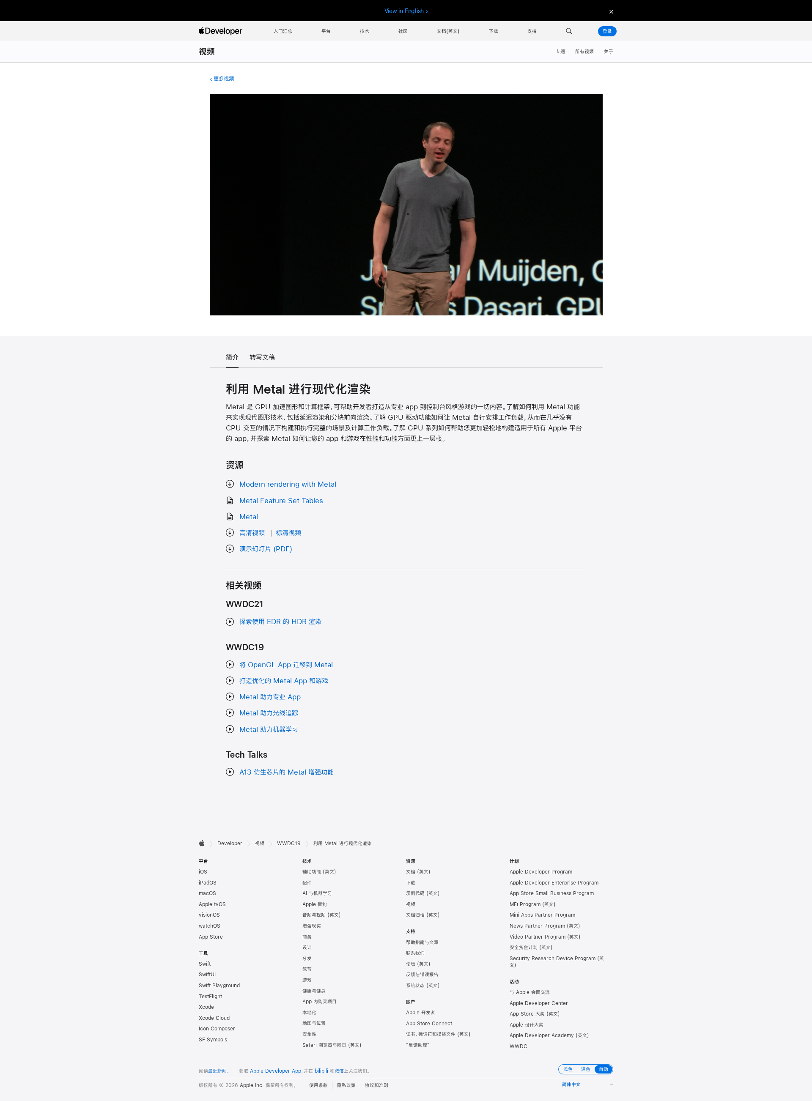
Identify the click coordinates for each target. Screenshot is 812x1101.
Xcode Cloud (214, 1018)
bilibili (321, 1071)
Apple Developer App (275, 1071)
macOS (207, 893)
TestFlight (210, 996)
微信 (339, 1071)
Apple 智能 (314, 904)
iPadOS (208, 882)
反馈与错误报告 (422, 974)
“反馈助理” (418, 1045)
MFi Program (525, 904)
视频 (207, 51)
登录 (607, 31)
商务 (307, 936)
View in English (404, 11)
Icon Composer (217, 1028)
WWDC (518, 1046)
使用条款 (318, 1085)
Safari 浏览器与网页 (324, 1045)
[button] (569, 31)
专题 (560, 51)
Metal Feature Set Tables (281, 500)
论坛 (410, 964)
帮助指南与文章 (422, 942)
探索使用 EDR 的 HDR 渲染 (280, 621)
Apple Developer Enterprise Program (554, 882)
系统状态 (415, 985)
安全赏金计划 (524, 947)
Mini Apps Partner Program (542, 914)
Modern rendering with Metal (287, 484)
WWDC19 (289, 843)
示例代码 (415, 893)
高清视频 (252, 532)
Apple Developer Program (541, 871)
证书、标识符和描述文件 (430, 1034)
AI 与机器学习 (317, 893)
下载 (410, 882)
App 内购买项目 (319, 1001)
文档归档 (415, 914)
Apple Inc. (252, 1085)
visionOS (209, 914)
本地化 (309, 1012)
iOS (203, 871)
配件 (307, 882)
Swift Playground (219, 985)
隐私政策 (346, 1085)
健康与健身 (314, 991)
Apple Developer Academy (542, 1035)
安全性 (309, 1034)
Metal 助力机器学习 (268, 729)
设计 (307, 947)
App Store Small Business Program (552, 893)
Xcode (206, 1007)
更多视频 (224, 79)
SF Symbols (213, 1039)
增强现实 (311, 925)
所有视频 (584, 51)
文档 (410, 871)
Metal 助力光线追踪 (268, 712)
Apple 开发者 (420, 1012)
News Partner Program (537, 925)
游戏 (307, 980)
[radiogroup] (585, 1069)
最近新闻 (217, 1071)
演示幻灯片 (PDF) (265, 548)
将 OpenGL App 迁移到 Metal (286, 664)
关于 (608, 51)
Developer (229, 843)
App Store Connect (429, 1023)
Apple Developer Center (539, 1003)
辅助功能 (311, 871)
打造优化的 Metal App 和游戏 (283, 680)
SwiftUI (207, 974)
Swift (205, 964)
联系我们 (415, 953)
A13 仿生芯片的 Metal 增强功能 (286, 771)
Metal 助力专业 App (270, 696)
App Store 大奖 (527, 1013)
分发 (307, 958)
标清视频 (288, 532)
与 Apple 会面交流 (530, 992)
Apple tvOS (212, 904)
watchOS (209, 925)
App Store (211, 936)
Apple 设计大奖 (526, 1024)
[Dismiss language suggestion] (610, 11)
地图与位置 (314, 1023)
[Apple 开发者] (221, 31)
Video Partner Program (537, 936)
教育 (307, 969)
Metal (248, 516)
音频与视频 (314, 914)
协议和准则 (376, 1085)
